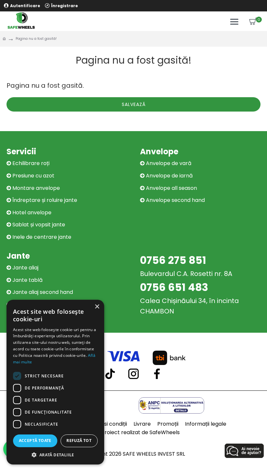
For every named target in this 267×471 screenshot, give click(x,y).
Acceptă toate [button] (35, 440)
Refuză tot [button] (78, 440)
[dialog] (55, 382)
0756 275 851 (173, 260)
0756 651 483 (174, 287)
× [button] (96, 306)
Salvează (134, 104)
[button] (55, 454)
